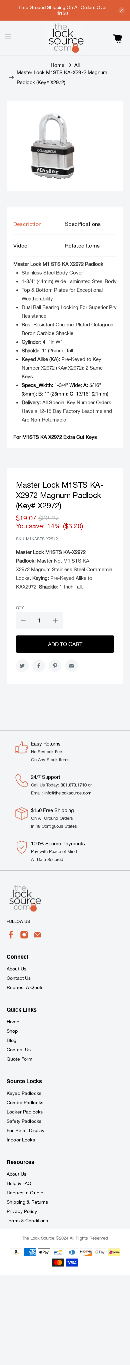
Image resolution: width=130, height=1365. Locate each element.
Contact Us (19, 978)
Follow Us (18, 921)
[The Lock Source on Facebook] (11, 937)
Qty (20, 607)
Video (20, 246)
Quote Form (19, 1059)
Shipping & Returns (27, 1202)
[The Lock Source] (65, 38)
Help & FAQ (19, 1183)
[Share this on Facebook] (38, 665)
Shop (12, 1031)
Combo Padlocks (25, 1102)
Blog (12, 1040)
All (77, 65)
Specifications (83, 224)
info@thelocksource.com (67, 792)
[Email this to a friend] (71, 665)
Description (27, 224)
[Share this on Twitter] (22, 665)
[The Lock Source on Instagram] (24, 937)
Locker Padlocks (25, 1111)
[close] (121, 10)
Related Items (82, 246)
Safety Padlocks (24, 1121)
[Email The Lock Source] (37, 937)
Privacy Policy (22, 1211)
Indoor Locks (21, 1139)
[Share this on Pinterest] (55, 665)
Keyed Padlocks (24, 1093)
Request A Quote (25, 987)
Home (57, 65)
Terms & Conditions (27, 1220)
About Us (16, 968)
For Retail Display (26, 1130)
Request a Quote (25, 1192)
